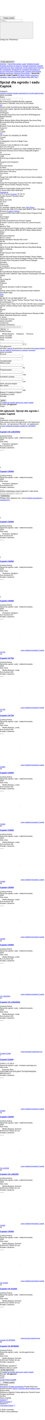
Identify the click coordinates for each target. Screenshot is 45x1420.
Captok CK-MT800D (9, 1346)
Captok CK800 (7, 471)
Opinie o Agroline (18, 1388)
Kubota (23, 77)
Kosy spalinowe (17, 68)
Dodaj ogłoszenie (7, 1370)
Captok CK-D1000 (8, 1289)
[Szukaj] (16, 30)
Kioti (18, 77)
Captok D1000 (7, 1059)
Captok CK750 (7, 658)
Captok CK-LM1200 (9, 1174)
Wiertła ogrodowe (6, 73)
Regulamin (4, 1387)
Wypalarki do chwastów (20, 70)
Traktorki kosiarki (33, 64)
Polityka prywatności (16, 1387)
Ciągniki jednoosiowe (33, 71)
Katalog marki (35, 1388)
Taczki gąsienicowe (30, 68)
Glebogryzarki (19, 71)
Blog (27, 1388)
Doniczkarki (25, 73)
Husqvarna (34, 75)
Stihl (32, 77)
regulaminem (5, 500)
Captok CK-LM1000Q (10, 432)
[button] (22, 51)
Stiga (28, 77)
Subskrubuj (5, 496)
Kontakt (13, 1380)
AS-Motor (21, 75)
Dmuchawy (9, 71)
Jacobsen (3, 77)
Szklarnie (17, 73)
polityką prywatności (34, 498)
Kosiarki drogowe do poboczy (11, 66)
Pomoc (7, 1380)
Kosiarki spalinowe (29, 66)
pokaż (3, 400)
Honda (27, 75)
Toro (36, 77)
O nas (2, 1380)
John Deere (12, 77)
